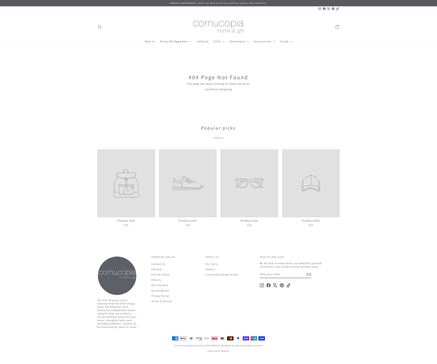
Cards (285, 41)
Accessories (263, 41)
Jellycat (202, 41)
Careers (210, 269)
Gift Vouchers (159, 285)
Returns (156, 279)
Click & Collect (160, 274)
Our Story (211, 263)
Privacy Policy (160, 295)
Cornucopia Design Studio (222, 274)
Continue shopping (218, 89)
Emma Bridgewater (174, 41)
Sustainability (160, 290)
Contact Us (158, 263)
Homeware (238, 41)
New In (150, 41)
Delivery (156, 269)
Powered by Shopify (218, 351)
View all (218, 137)
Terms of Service (161, 301)
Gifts (218, 41)
